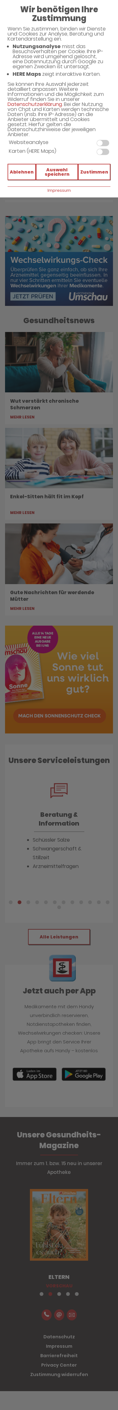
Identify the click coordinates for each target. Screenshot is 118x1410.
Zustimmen (94, 172)
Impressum (59, 190)
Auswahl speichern (57, 172)
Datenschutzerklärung (35, 104)
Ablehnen (22, 172)
